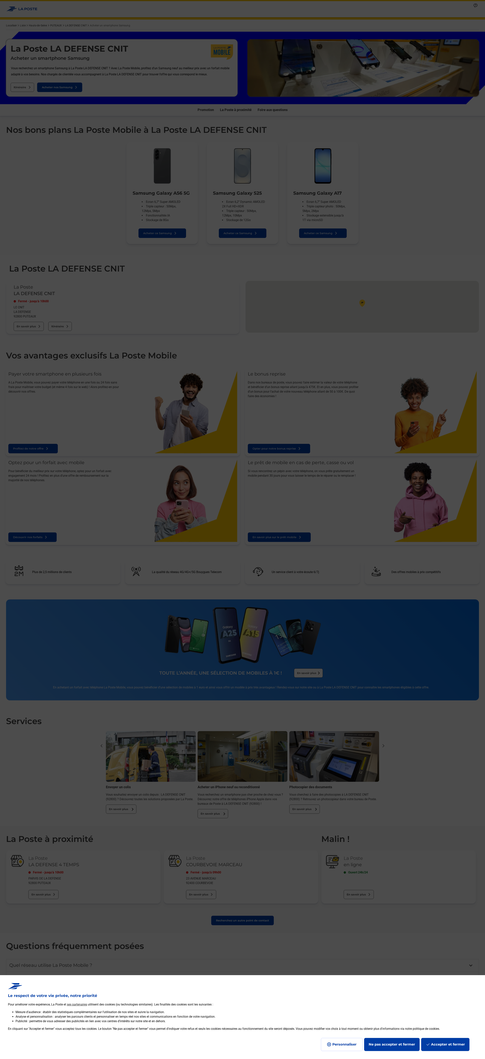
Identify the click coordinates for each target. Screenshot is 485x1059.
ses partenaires (77, 1004)
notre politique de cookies (422, 1029)
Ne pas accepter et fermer (392, 1044)
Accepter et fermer (448, 1044)
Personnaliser (344, 1044)
